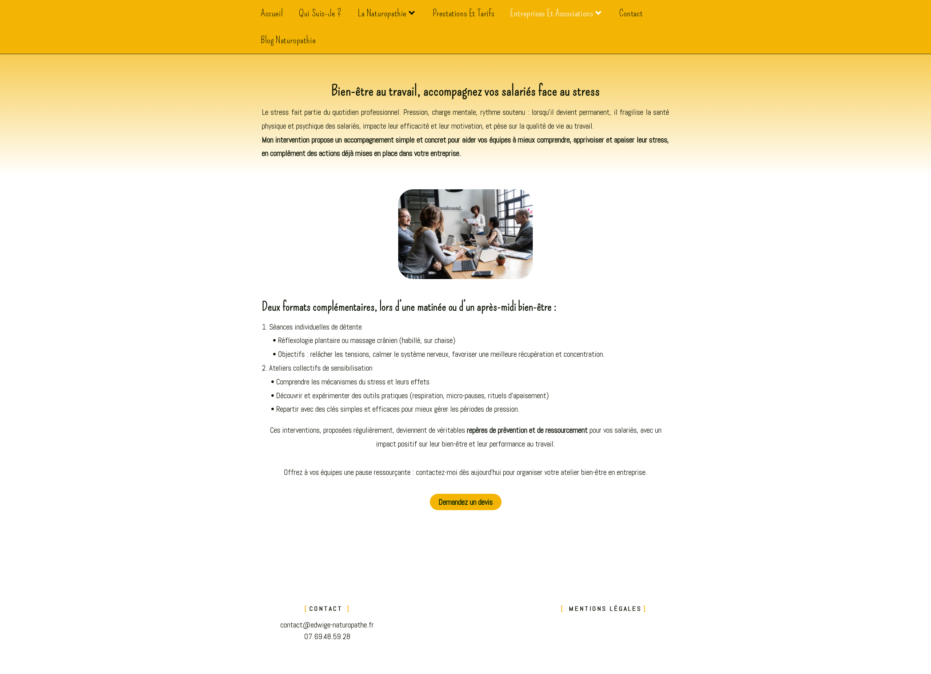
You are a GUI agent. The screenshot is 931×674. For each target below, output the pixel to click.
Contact (327, 608)
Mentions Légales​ (604, 608)
